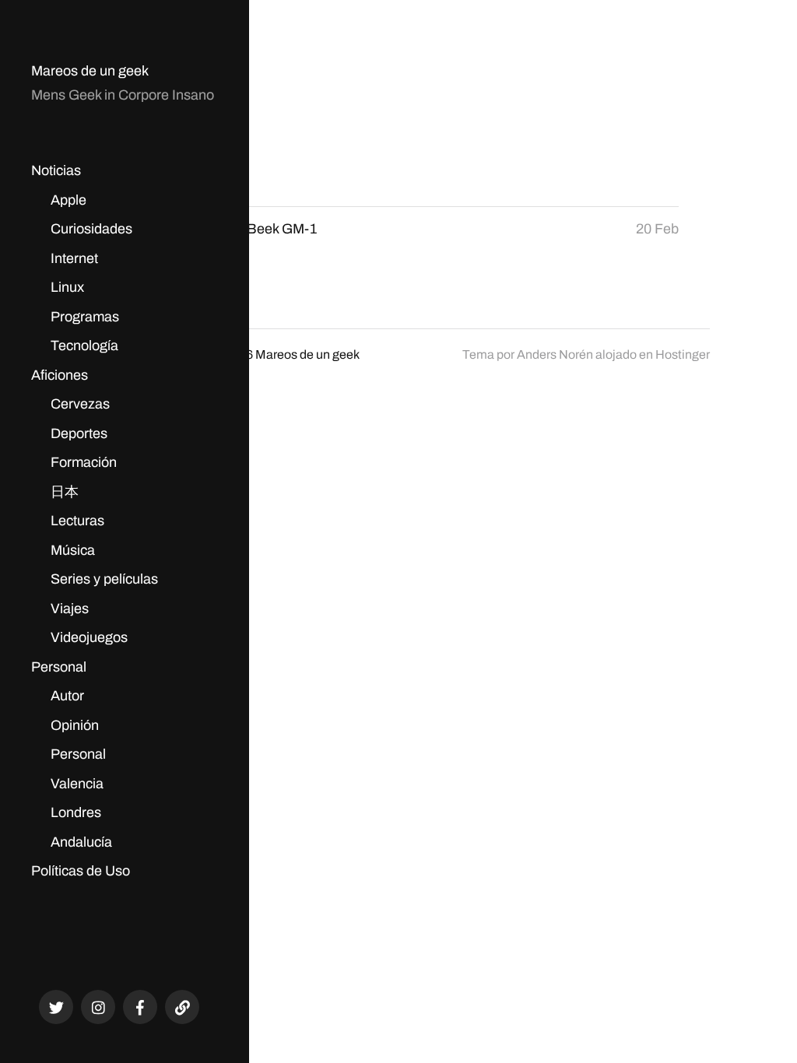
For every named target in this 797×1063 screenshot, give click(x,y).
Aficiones (59, 375)
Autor (67, 695)
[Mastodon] (182, 1007)
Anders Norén (555, 354)
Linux (67, 287)
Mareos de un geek (90, 71)
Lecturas (77, 520)
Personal (58, 667)
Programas (85, 317)
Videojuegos (89, 637)
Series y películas (104, 579)
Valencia (77, 783)
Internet (74, 258)
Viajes (70, 608)
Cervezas (80, 404)
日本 (65, 492)
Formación (84, 462)
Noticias (56, 170)
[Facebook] (140, 1007)
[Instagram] (98, 1007)
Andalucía (81, 842)
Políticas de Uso (80, 871)
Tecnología (84, 345)
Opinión (75, 725)
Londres (76, 812)
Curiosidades (91, 229)
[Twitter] (56, 1007)
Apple (68, 200)
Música (73, 550)
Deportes (79, 433)
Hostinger (682, 354)
